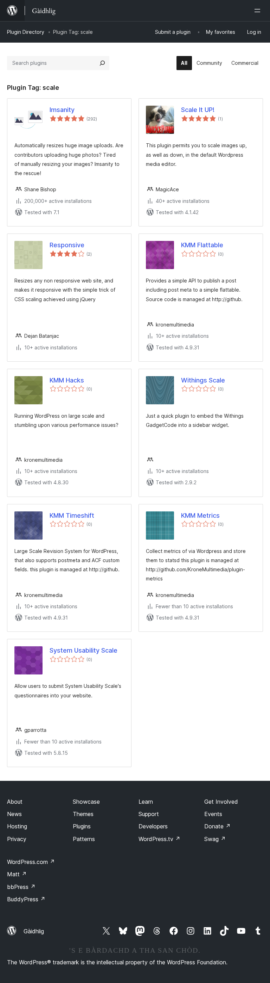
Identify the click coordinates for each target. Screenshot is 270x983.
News (14, 813)
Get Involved (221, 801)
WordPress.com (31, 861)
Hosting (17, 826)
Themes (83, 813)
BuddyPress (26, 899)
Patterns (84, 838)
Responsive (67, 245)
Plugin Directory (25, 32)
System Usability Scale (83, 650)
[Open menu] (259, 10)
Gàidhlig (34, 931)
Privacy (16, 838)
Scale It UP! (197, 109)
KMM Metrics (200, 515)
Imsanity (62, 109)
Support (149, 813)
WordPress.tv (159, 838)
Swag (215, 838)
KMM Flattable (202, 245)
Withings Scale (203, 380)
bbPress (21, 886)
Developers (153, 826)
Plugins (82, 826)
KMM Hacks (67, 380)
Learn (146, 801)
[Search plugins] (102, 63)
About (14, 801)
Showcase (86, 801)
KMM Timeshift (72, 515)
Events (213, 813)
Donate (217, 826)
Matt (17, 874)
